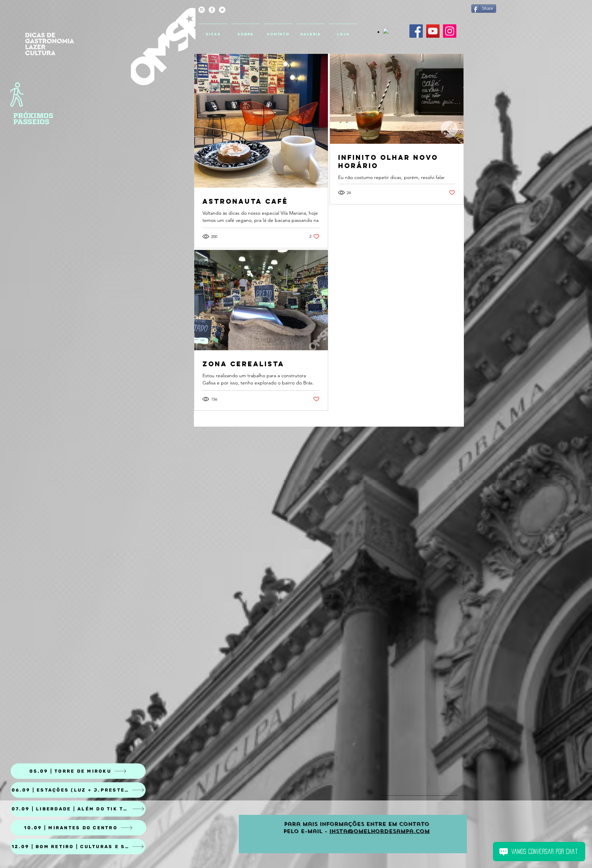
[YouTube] (433, 31)
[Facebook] (416, 31)
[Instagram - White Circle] (201, 10)
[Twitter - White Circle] (222, 10)
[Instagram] (449, 31)
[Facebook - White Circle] (212, 10)
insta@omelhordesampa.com (379, 831)
